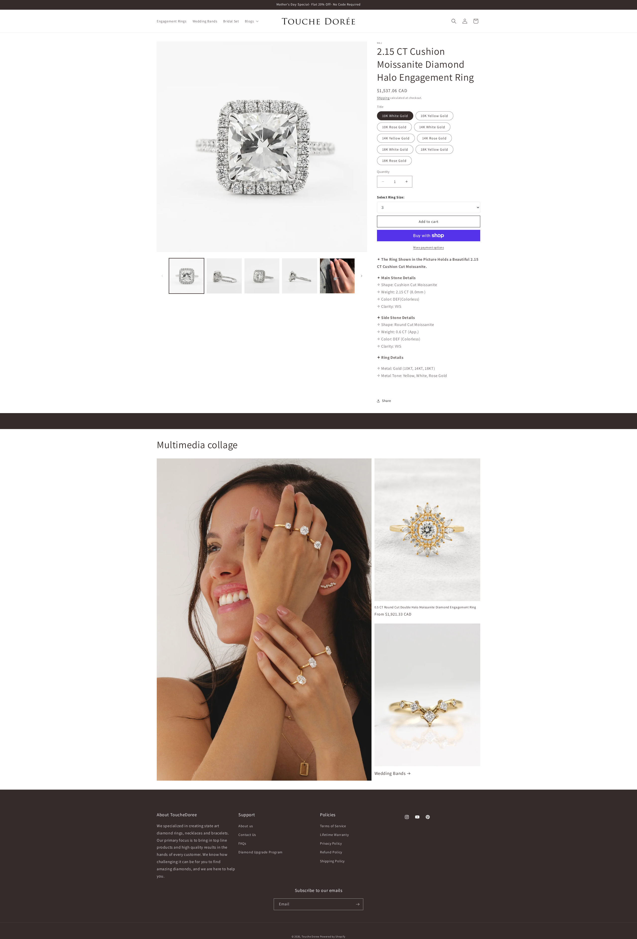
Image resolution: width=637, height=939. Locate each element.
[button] (251, 21)
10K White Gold (395, 116)
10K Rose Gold (394, 127)
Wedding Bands (390, 773)
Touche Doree (310, 936)
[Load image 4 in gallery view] (299, 275)
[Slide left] (162, 275)
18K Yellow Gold (434, 149)
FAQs (242, 843)
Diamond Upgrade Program (260, 852)
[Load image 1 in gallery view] (186, 275)
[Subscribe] (357, 904)
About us (245, 826)
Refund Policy (331, 852)
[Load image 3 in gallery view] (261, 275)
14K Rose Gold (434, 138)
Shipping (383, 98)
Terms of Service (333, 826)
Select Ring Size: (390, 197)
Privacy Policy (331, 843)
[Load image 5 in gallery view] (337, 275)
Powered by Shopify (333, 936)
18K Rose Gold (394, 160)
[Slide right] (361, 275)
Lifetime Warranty (334, 835)
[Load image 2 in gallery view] (224, 275)
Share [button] (386, 400)
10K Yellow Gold (434, 116)
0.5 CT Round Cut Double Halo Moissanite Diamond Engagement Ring (425, 607)
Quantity (383, 172)
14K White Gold (432, 127)
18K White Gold (395, 149)
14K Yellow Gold (396, 138)
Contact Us (247, 835)
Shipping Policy (332, 861)
